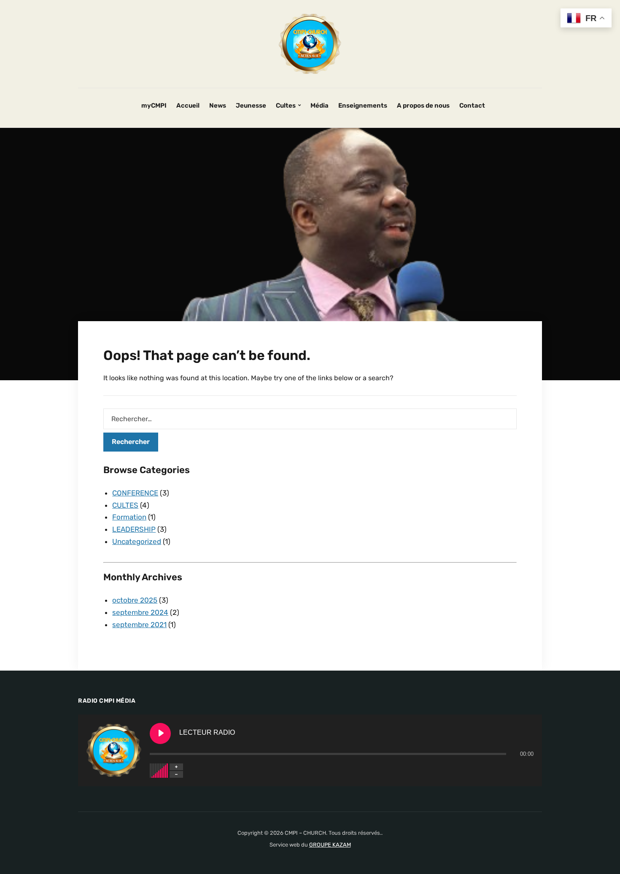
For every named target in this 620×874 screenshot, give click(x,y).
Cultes (286, 105)
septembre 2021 (139, 624)
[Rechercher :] (310, 419)
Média (319, 105)
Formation (129, 517)
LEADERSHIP (134, 529)
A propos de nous (423, 105)
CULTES (125, 505)
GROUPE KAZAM (330, 845)
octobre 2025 (134, 600)
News (217, 105)
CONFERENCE (135, 493)
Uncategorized (136, 541)
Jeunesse (251, 105)
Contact (472, 105)
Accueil (187, 105)
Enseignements (362, 105)
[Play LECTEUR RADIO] (160, 733)
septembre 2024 (140, 612)
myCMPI (154, 105)
